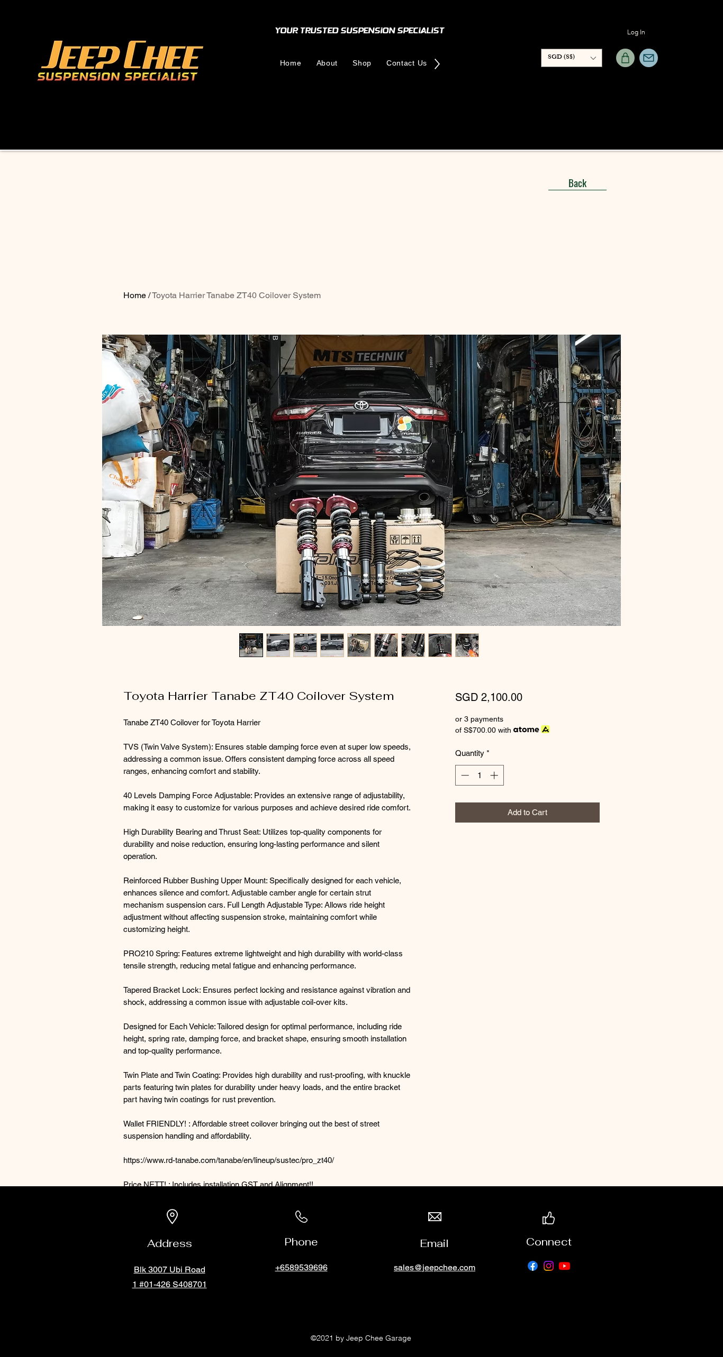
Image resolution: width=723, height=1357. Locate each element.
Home (134, 295)
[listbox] (571, 58)
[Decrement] (464, 775)
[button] (571, 58)
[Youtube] (564, 1265)
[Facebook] (532, 1265)
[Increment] (495, 775)
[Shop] (625, 58)
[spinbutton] (479, 775)
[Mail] (648, 58)
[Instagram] (548, 1265)
